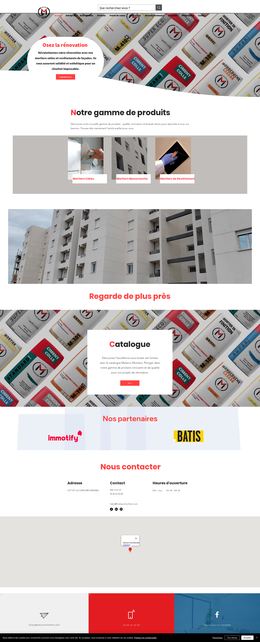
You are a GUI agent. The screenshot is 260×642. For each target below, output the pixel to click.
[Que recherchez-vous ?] (159, 7)
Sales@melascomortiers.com (124, 504)
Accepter (247, 637)
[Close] (256, 638)
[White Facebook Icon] (217, 614)
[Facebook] (111, 509)
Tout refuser (232, 637)
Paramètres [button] (217, 637)
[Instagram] (121, 509)
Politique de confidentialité (145, 637)
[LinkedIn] (116, 509)
